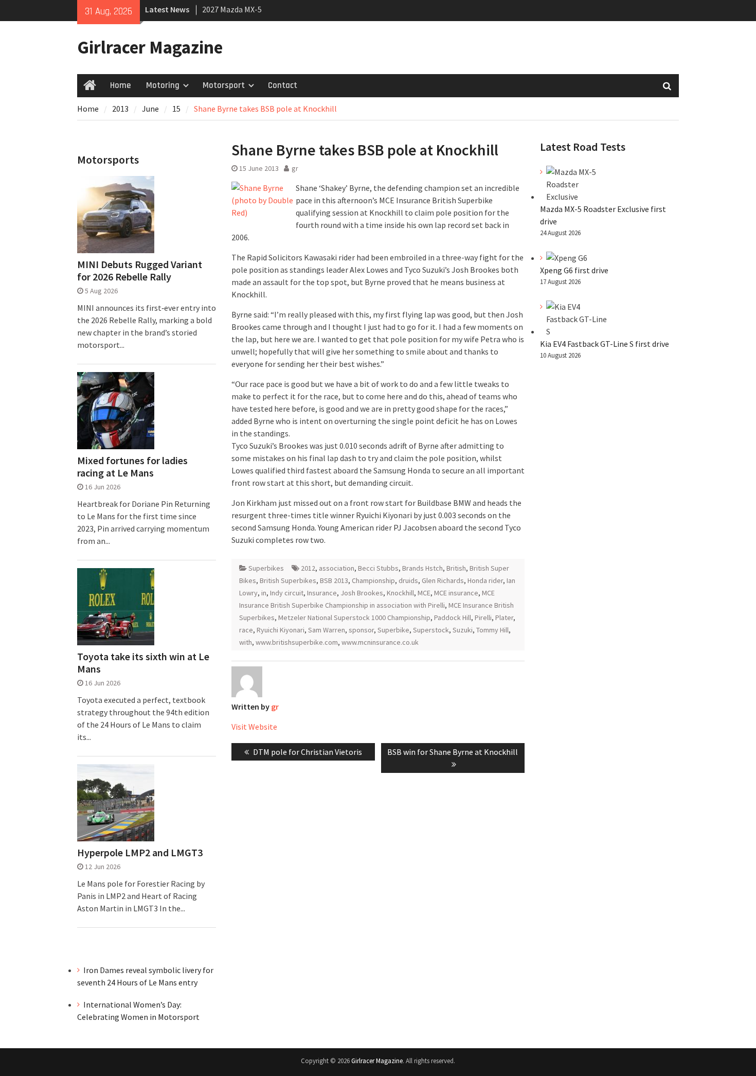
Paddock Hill (452, 617)
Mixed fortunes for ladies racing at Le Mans (132, 466)
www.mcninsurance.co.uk (380, 642)
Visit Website (254, 726)
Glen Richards (443, 580)
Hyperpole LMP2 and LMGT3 (140, 852)
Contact (282, 85)
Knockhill (400, 592)
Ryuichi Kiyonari (280, 629)
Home (120, 85)
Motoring (162, 85)
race (246, 629)
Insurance (322, 592)
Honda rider (485, 580)
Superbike (393, 629)
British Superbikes (288, 580)
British (456, 568)
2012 (308, 568)
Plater (504, 617)
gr (295, 168)
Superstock (431, 629)
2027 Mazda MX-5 (232, 9)
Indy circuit (286, 592)
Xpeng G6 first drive (574, 270)
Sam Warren (326, 629)
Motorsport (224, 85)
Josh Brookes (361, 592)
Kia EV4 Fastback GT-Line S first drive (604, 344)
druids (408, 580)
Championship (373, 580)
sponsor (361, 629)
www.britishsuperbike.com (297, 642)
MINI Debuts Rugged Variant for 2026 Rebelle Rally (139, 270)
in (263, 592)
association (336, 568)
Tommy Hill (492, 629)
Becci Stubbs (378, 568)
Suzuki (463, 629)
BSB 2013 (334, 580)
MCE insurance (456, 592)
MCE (424, 592)
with (245, 642)
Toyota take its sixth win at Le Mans (143, 662)
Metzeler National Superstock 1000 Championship (354, 617)
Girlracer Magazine (150, 47)
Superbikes (266, 568)
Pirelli (483, 617)
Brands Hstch (422, 568)
